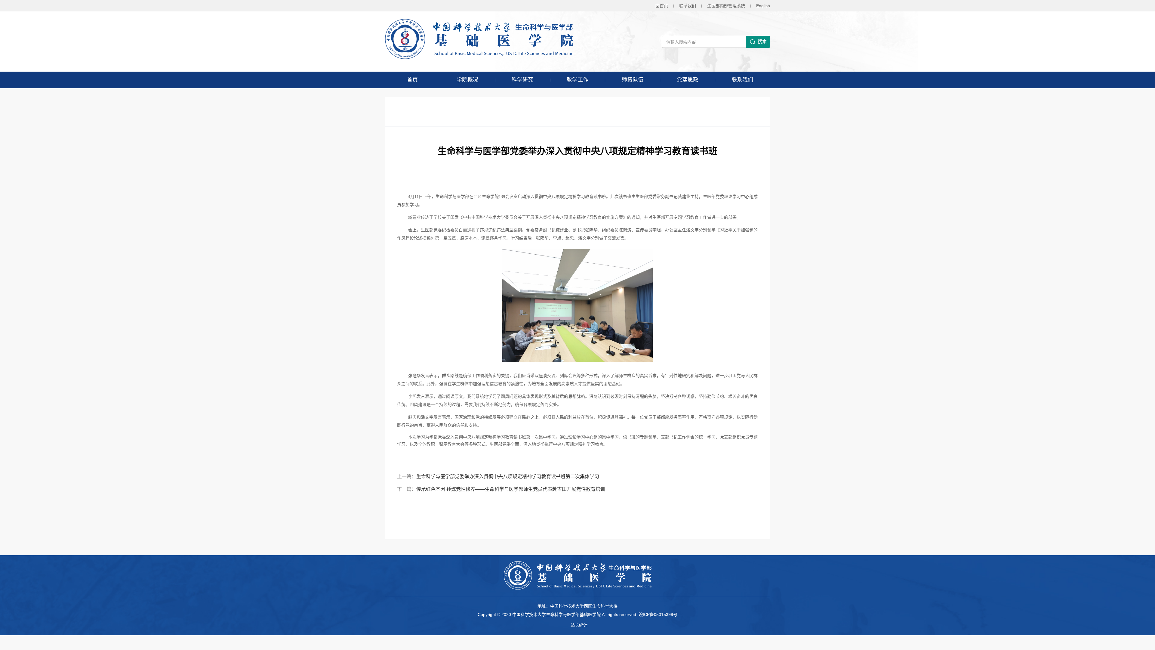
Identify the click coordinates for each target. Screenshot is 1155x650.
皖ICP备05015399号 (658, 614)
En (763, 5)
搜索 (762, 41)
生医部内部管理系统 (726, 5)
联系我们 (687, 5)
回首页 (661, 5)
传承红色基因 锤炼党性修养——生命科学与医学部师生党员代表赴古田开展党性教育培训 (510, 489)
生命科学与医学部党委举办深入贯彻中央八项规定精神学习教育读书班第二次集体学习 (507, 476)
